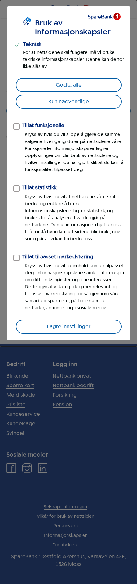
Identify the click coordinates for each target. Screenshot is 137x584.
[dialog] (68, 173)
